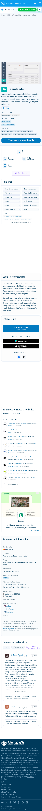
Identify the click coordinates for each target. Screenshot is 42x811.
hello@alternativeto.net (10, 770)
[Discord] (2, 802)
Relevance (18, 647)
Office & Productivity (10, 585)
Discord (27, 770)
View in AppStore (9, 599)
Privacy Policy (6, 787)
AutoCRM (11, 453)
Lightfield (19, 459)
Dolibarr (9, 612)
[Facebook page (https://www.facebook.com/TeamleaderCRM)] (19, 357)
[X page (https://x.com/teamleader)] (24, 357)
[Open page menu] (40, 3)
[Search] (35, 3)
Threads (32, 772)
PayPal (4, 779)
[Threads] (18, 802)
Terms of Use (6, 784)
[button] (5, 108)
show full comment (21, 691)
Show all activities (13, 484)
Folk (33, 477)
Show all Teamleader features (21, 222)
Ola (16, 753)
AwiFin (10, 432)
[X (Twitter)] (6, 802)
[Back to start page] (3, 3)
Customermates (13, 466)
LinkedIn (14, 774)
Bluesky (25, 772)
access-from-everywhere (11, 219)
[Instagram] (23, 802)
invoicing (6, 216)
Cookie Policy (6, 789)
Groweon (12, 473)
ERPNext (10, 609)
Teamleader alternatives (19, 140)
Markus (23, 753)
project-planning (16, 216)
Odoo (8, 606)
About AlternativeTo (8, 792)
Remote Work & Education (20, 587)
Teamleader (23, 423)
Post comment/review (34, 647)
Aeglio (10, 426)
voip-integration (26, 219)
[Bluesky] (14, 802)
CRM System (6, 121)
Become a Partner (7, 794)
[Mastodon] (10, 802)
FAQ (2, 782)
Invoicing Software (8, 124)
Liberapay (30, 777)
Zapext (10, 439)
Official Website (21, 329)
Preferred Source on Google (11, 797)
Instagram (5, 774)
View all (5, 615)
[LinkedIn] (27, 802)
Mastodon (18, 772)
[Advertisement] (21, 39)
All (6, 647)
